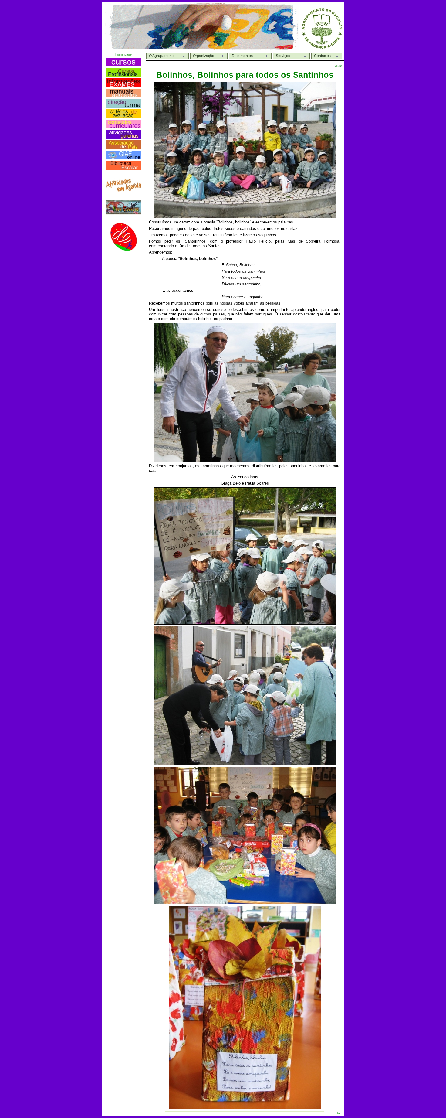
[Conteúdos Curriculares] (123, 126)
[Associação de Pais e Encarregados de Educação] (123, 147)
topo (340, 1113)
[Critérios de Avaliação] (123, 116)
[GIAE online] (123, 157)
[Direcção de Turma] (123, 106)
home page (123, 54)
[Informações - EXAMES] (123, 85)
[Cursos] (123, 64)
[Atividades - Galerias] (123, 137)
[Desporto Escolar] (123, 249)
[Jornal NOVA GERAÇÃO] (123, 213)
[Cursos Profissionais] (123, 75)
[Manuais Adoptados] (123, 95)
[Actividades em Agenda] (123, 190)
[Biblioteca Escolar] (123, 168)
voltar (338, 65)
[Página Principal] (322, 48)
